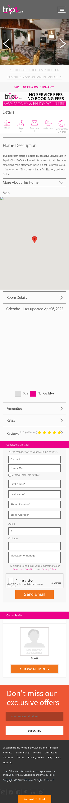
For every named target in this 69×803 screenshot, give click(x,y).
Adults (11, 523)
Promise (7, 752)
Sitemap (7, 762)
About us (8, 757)
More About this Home (21, 182)
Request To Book (35, 799)
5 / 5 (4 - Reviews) (28, 432)
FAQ (50, 757)
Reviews (13, 433)
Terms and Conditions (24, 569)
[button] (65, 22)
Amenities (14, 408)
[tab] (34, 297)
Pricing (37, 752)
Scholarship (23, 752)
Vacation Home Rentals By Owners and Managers (30, 747)
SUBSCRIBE (34, 730)
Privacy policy (36, 757)
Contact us (51, 752)
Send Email (34, 594)
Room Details (17, 297)
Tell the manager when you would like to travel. (32, 452)
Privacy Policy (49, 569)
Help (58, 757)
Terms (20, 757)
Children (13, 538)
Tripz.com (27, 780)
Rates (11, 420)
